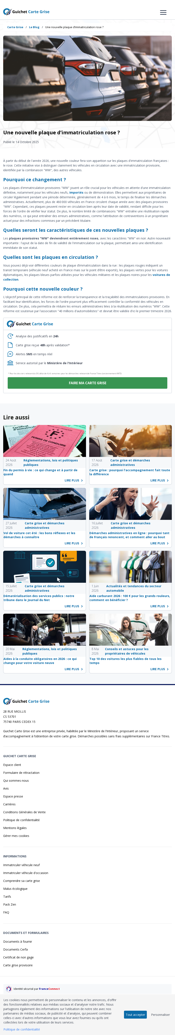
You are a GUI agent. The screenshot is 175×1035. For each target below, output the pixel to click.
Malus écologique (15, 889)
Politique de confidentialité (21, 820)
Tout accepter (135, 1015)
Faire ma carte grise (87, 383)
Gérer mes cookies (16, 836)
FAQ (6, 912)
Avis (6, 788)
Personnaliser (160, 1015)
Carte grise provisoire (18, 965)
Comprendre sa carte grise (21, 881)
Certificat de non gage (18, 957)
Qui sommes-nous (16, 780)
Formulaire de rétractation (21, 773)
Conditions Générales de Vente (24, 812)
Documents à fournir (17, 941)
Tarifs (7, 896)
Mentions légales (15, 828)
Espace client (12, 765)
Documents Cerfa (15, 949)
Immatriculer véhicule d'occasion (25, 873)
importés (76, 192)
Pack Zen (9, 904)
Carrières (9, 804)
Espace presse (13, 796)
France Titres (160, 736)
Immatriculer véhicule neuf (21, 865)
